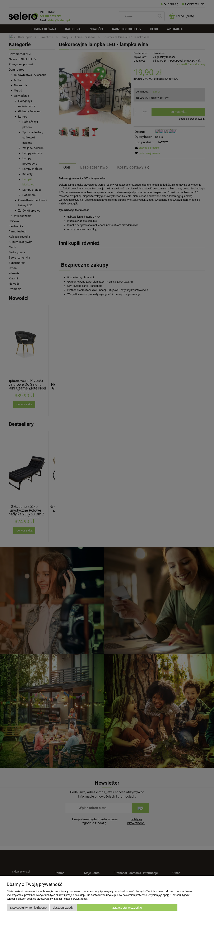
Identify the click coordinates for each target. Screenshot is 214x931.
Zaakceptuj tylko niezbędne (28, 907)
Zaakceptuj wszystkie (127, 907)
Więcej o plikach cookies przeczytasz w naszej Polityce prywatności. (47, 898)
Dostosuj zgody (63, 907)
